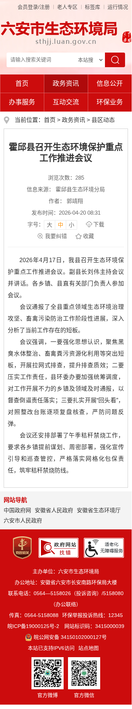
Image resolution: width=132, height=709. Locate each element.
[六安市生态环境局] (60, 33)
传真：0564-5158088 (34, 615)
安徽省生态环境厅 (99, 510)
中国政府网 (17, 510)
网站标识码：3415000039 (94, 626)
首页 (22, 83)
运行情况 (118, 7)
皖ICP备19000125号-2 (33, 626)
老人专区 (67, 7)
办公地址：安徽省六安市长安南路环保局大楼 (66, 582)
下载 (98, 224)
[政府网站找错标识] (58, 547)
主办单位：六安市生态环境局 (66, 571)
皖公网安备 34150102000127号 (70, 637)
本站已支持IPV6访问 (51, 648)
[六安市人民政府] (125, 38)
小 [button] (71, 225)
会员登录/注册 (34, 7)
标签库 (92, 7)
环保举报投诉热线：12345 (92, 615)
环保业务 (110, 102)
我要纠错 (56, 236)
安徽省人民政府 (54, 510)
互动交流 (66, 102)
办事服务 (22, 102)
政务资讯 (66, 83)
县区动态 (103, 120)
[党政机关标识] (22, 547)
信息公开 (110, 83)
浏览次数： (66, 178)
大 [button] (49, 225)
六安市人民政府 (23, 520)
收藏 (88, 236)
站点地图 (88, 648)
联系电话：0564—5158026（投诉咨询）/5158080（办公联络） (66, 598)
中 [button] (60, 225)
